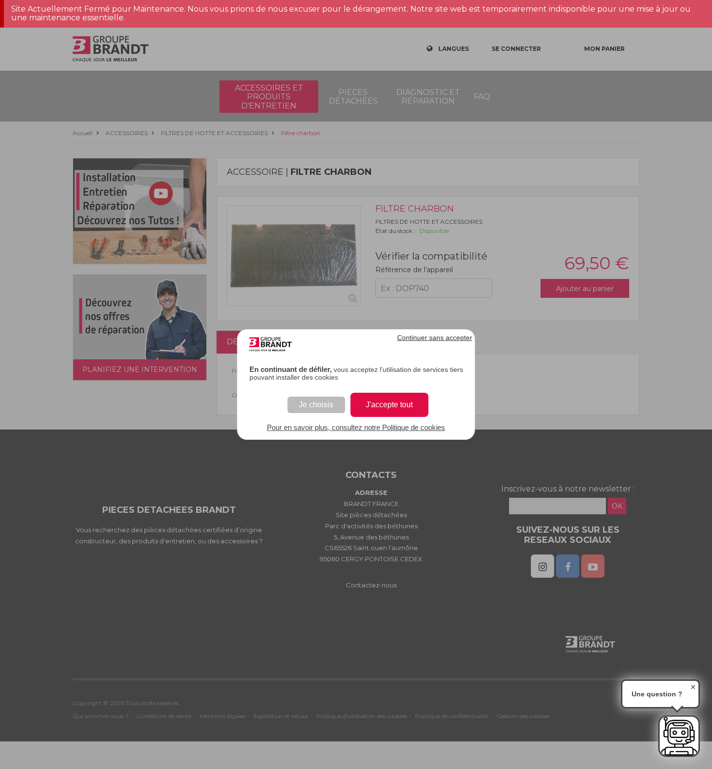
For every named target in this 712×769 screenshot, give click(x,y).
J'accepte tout (389, 404)
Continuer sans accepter (434, 337)
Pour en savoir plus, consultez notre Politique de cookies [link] (356, 427)
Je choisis (316, 404)
